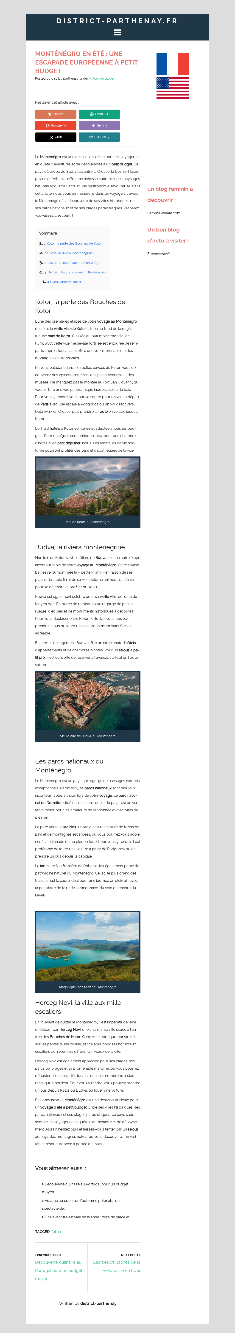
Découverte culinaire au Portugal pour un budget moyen (58, 1270)
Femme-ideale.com (164, 213)
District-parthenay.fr (117, 21)
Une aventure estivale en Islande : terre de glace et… (88, 1217)
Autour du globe (101, 78)
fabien (57, 1232)
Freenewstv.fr (158, 254)
